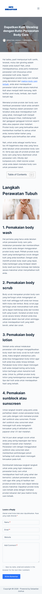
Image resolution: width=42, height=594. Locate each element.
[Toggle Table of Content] (30, 175)
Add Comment (10, 545)
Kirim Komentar (11, 576)
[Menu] (38, 8)
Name (7, 522)
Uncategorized (21, 43)
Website (7, 537)
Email (7, 530)
